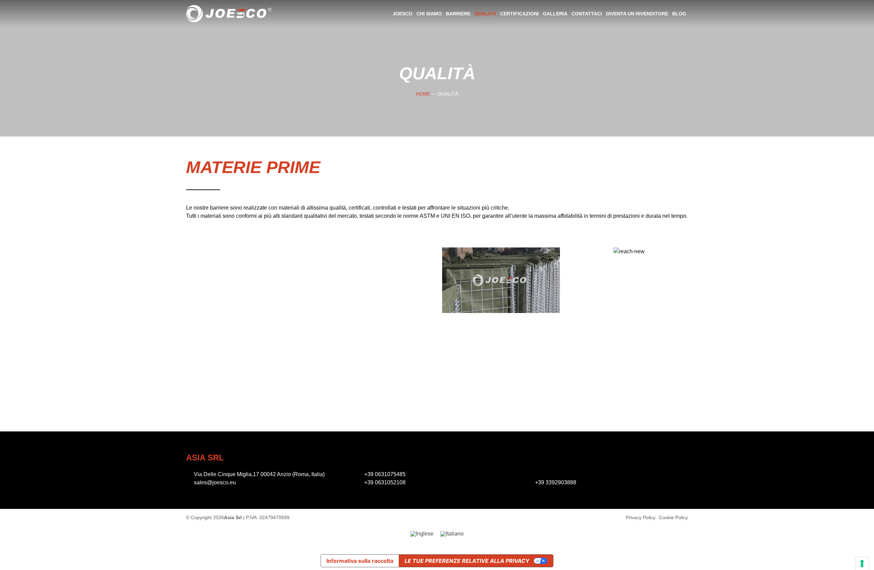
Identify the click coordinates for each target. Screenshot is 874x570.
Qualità (485, 13)
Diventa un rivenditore (637, 13)
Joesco (402, 13)
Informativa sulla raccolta (359, 560)
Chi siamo (429, 13)
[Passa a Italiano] (452, 534)
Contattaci (587, 13)
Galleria (555, 13)
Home (423, 94)
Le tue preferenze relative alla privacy (467, 560)
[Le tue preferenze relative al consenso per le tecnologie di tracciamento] (862, 563)
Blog (679, 13)
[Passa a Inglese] (422, 534)
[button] (449, 281)
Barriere (458, 13)
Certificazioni (519, 13)
